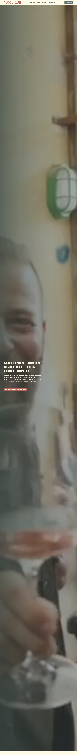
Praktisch (52, 2)
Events (39, 2)
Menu (45, 2)
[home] (12, 2)
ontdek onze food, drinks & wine (15, 389)
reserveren (69, 2)
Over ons (32, 2)
